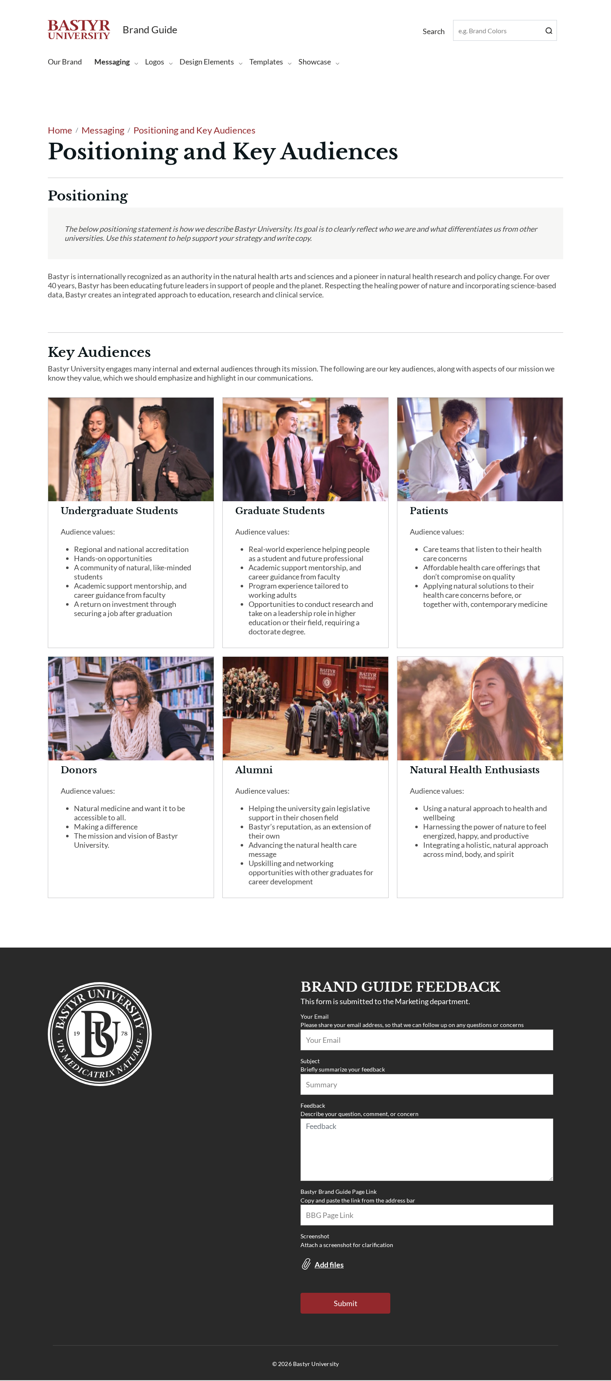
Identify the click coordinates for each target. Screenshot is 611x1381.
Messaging (102, 130)
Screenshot (315, 1236)
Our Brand (65, 61)
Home (60, 130)
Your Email (315, 1016)
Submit (345, 1303)
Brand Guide (150, 29)
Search (550, 30)
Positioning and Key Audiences (194, 130)
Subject (310, 1060)
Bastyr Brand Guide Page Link (339, 1191)
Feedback (313, 1105)
